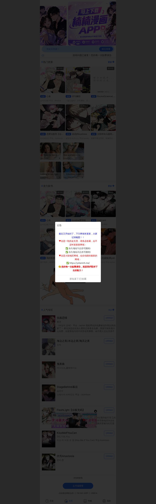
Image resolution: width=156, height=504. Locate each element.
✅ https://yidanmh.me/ (78, 263)
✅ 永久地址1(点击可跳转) (78, 248)
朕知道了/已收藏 (78, 278)
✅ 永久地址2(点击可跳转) (78, 252)
